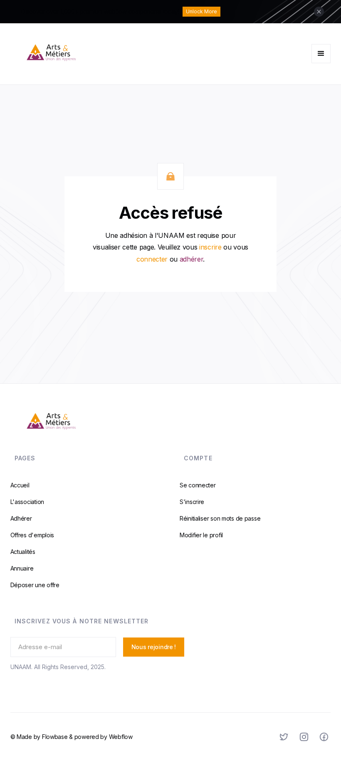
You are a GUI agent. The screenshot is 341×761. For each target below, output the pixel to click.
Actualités (22, 551)
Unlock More (201, 11)
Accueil (20, 485)
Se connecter (198, 485)
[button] (321, 53)
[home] (90, 53)
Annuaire (22, 568)
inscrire (210, 247)
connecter (152, 259)
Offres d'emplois (32, 535)
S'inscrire (192, 501)
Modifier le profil (201, 535)
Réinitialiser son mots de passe (220, 518)
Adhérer (21, 518)
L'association (27, 501)
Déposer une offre (34, 584)
